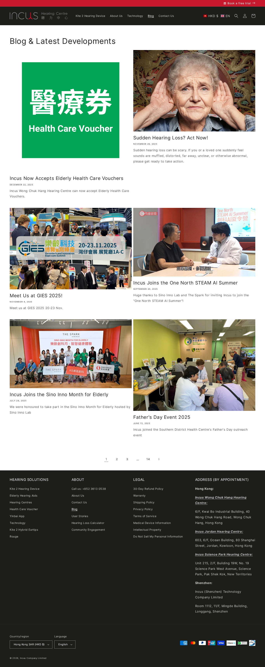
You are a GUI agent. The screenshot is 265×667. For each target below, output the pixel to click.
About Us (78, 495)
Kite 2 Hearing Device (25, 488)
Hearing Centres (21, 502)
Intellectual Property (147, 529)
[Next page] (158, 459)
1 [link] (106, 459)
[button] (217, 15)
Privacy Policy (143, 509)
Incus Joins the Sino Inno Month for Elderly (59, 394)
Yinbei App (17, 516)
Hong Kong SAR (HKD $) (29, 644)
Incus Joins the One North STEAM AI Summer (185, 283)
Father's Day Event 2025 (162, 417)
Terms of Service (145, 516)
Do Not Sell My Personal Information (158, 536)
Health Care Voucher (24, 509)
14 (148, 459)
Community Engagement (88, 529)
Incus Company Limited (33, 658)
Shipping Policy (144, 502)
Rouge (14, 536)
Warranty (139, 495)
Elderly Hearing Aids (23, 495)
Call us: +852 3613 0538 (89, 488)
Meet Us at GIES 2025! (36, 295)
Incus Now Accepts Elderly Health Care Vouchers (67, 178)
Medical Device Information (152, 522)
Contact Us (79, 502)
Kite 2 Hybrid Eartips (24, 529)
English (63, 644)
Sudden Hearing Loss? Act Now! (170, 138)
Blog (75, 509)
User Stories (80, 516)
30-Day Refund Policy (148, 488)
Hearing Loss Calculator (88, 522)
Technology (18, 522)
